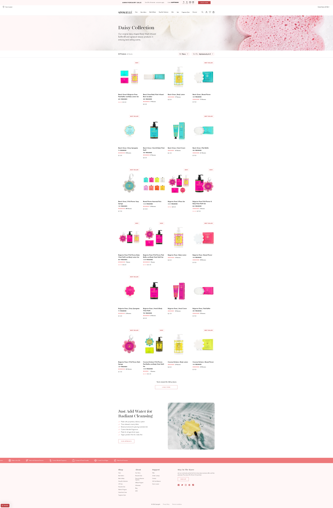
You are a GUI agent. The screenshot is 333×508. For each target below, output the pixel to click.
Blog (136, 488)
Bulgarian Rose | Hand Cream (177, 308)
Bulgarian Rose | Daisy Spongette (128, 308)
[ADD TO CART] (154, 76)
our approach (126, 441)
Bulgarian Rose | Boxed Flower (202, 255)
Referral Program (122, 489)
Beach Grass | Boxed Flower (202, 94)
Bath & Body (152, 12)
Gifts (172, 12)
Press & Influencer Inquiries (139, 479)
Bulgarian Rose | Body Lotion (177, 255)
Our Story (137, 473)
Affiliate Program (139, 482)
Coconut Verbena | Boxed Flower (203, 362)
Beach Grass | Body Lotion (176, 94)
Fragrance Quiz (122, 495)
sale (178, 12)
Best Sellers (121, 475)
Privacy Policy (166, 504)
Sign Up (183, 479)
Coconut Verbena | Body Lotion (178, 362)
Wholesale (137, 485)
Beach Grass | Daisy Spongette (128, 148)
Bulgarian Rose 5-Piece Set (176, 201)
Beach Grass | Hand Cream (176, 148)
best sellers (143, 12)
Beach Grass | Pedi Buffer (201, 148)
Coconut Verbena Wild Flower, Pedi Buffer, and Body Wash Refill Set (153, 364)
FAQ (153, 473)
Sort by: (195, 54)
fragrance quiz (185, 12)
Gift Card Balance (156, 481)
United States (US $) (323, 7)
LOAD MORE (166, 387)
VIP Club (120, 484)
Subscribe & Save (122, 492)
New (136, 12)
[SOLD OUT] (179, 76)
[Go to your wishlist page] (211, 12)
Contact (154, 478)
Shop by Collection (163, 12)
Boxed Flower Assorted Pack (152, 201)
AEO (136, 491)
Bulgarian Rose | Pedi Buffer (201, 308)
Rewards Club (121, 487)
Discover (195, 12)
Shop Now (204, 2)
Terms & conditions (177, 504)
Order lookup (155, 475)
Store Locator (155, 484)
